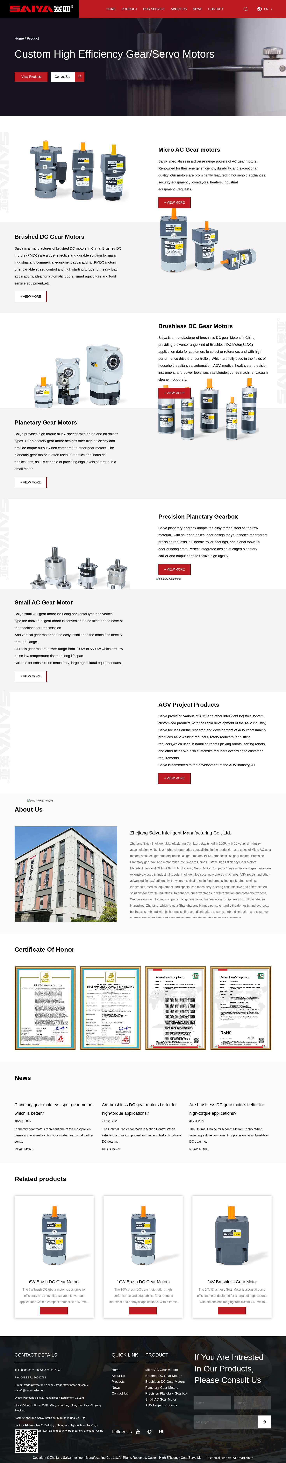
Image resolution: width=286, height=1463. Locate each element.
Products (118, 1381)
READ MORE (24, 1149)
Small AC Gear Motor (44, 602)
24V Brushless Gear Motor (143, 1281)
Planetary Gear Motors (46, 422)
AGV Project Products (188, 704)
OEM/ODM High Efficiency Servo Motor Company (191, 868)
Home (111, 9)
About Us (179, 9)
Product (129, 9)
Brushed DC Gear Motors (49, 236)
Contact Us (63, 76)
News (197, 9)
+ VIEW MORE (174, 202)
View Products (31, 76)
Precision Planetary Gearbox (198, 516)
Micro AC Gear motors (189, 149)
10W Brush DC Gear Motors (54, 1281)
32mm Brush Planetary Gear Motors (232, 1281)
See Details (52, 1310)
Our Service (154, 9)
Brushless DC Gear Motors (195, 326)
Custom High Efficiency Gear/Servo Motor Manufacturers (177, 1457)
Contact (215, 9)
